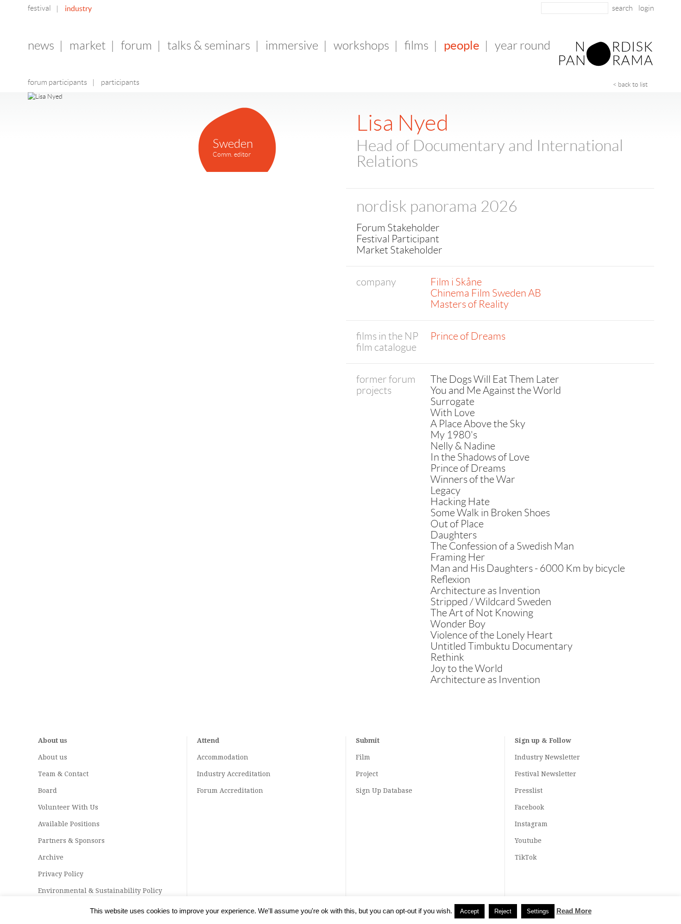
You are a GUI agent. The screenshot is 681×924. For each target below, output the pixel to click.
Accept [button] (469, 911)
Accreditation (249, 774)
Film (363, 757)
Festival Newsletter (545, 774)
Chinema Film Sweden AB (485, 293)
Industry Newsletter (547, 757)
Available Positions (69, 824)
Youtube (528, 840)
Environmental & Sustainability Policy (100, 890)
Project (367, 774)
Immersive (291, 45)
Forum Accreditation (230, 790)
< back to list (630, 84)
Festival (39, 8)
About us (52, 757)
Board (47, 790)
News (41, 45)
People (461, 45)
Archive (50, 857)
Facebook (529, 807)
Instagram (531, 824)
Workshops (361, 45)
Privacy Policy (60, 874)
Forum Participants (57, 82)
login (646, 8)
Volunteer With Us (68, 807)
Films (416, 45)
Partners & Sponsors (71, 840)
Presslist (528, 790)
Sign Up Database (384, 790)
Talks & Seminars (208, 45)
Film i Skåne (456, 282)
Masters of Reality (469, 304)
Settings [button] (538, 911)
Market (87, 45)
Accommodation (222, 757)
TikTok (525, 857)
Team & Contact (63, 774)
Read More (574, 911)
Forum (136, 45)
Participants (120, 82)
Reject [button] (502, 911)
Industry (78, 8)
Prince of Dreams (467, 336)
